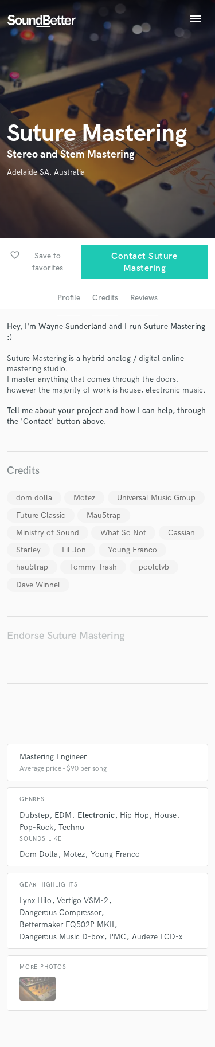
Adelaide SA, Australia (46, 172)
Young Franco (132, 550)
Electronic (96, 815)
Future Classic (40, 515)
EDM (63, 815)
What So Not (123, 533)
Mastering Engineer (53, 757)
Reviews (144, 298)
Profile (68, 298)
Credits (105, 298)
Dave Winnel (38, 585)
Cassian (181, 533)
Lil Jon (74, 550)
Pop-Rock (36, 827)
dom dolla (34, 498)
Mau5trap (104, 515)
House (165, 815)
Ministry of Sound (47, 533)
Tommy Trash (93, 567)
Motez (84, 498)
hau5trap (32, 567)
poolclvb (154, 567)
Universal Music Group (156, 498)
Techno (71, 827)
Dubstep (34, 815)
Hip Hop (134, 815)
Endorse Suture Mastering (65, 635)
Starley (28, 550)
